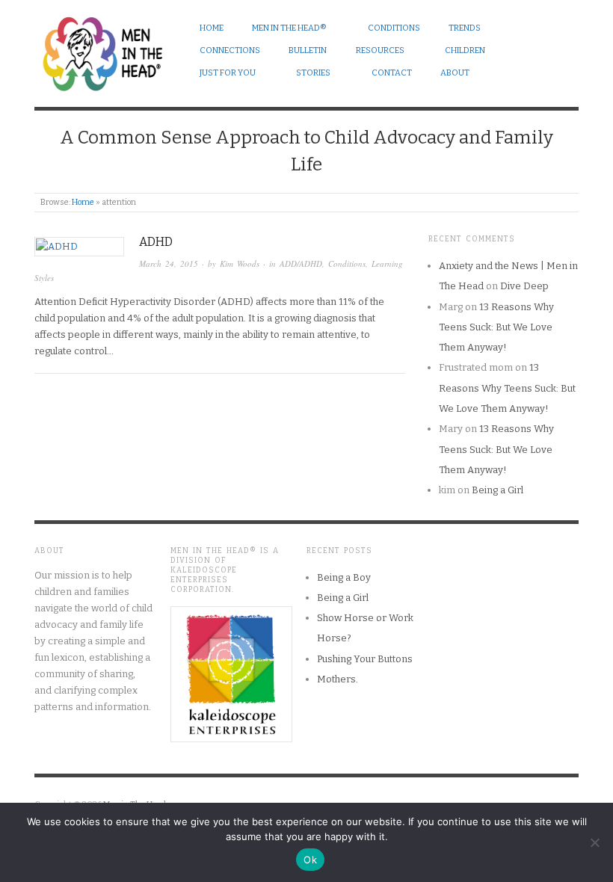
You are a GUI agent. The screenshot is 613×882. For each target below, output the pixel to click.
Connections (230, 50)
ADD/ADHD (301, 263)
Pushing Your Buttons (365, 658)
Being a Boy (344, 577)
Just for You (228, 73)
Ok (310, 860)
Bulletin (308, 50)
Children (465, 50)
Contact (392, 73)
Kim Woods (239, 263)
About (454, 73)
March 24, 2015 (168, 263)
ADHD (156, 242)
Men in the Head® (289, 28)
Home (212, 28)
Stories (313, 73)
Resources (380, 50)
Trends (465, 28)
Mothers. (337, 679)
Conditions (394, 28)
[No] (594, 842)
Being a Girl (497, 490)
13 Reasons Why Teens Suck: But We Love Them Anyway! (496, 327)
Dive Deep (524, 286)
